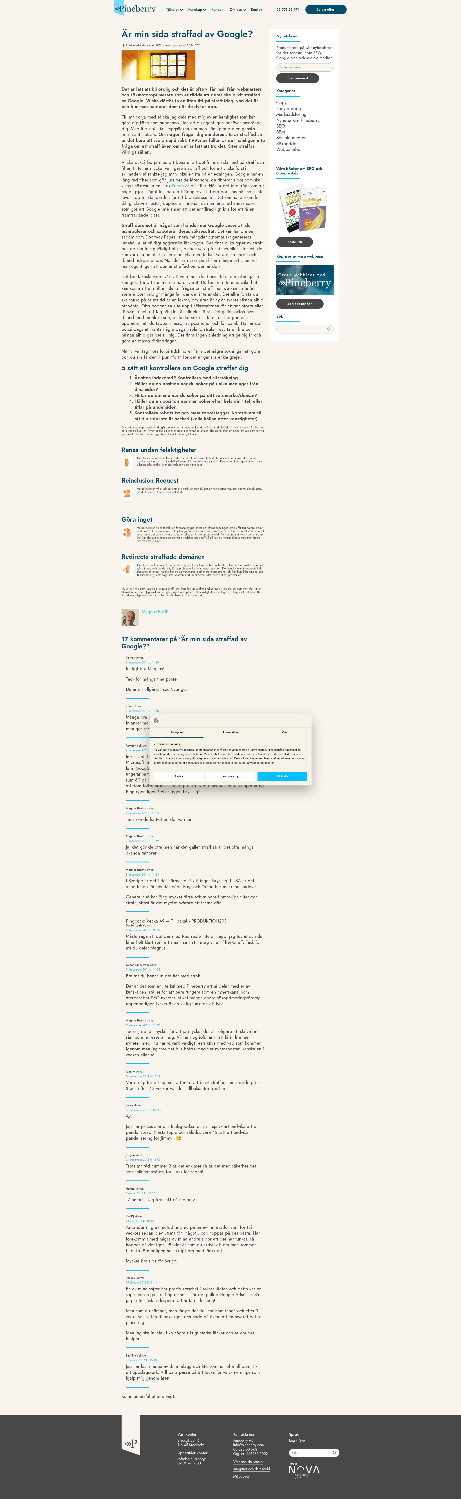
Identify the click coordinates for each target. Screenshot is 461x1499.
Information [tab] (230, 732)
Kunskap (195, 9)
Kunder (217, 9)
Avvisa (179, 776)
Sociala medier (291, 137)
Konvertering (288, 108)
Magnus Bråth (155, 611)
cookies (189, 749)
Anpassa (228, 776)
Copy (281, 102)
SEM (280, 132)
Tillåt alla (282, 776)
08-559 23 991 (287, 9)
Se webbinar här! (300, 303)
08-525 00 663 (245, 1449)
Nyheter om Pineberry (298, 120)
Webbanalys (288, 149)
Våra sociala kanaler (248, 1462)
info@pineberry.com (248, 1445)
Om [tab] (284, 732)
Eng (292, 1440)
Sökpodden (287, 143)
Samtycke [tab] (176, 732)
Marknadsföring (291, 114)
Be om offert (326, 9)
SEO (280, 126)
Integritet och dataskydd (251, 1469)
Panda (178, 185)
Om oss (236, 9)
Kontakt (257, 9)
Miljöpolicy (241, 1476)
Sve (302, 1440)
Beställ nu (294, 242)
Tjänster (172, 9)
